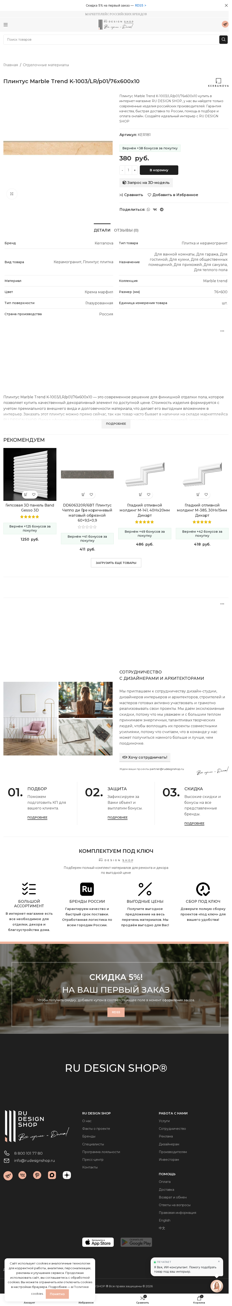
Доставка (166, 1190)
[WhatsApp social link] (148, 209)
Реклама (166, 1136)
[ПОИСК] (223, 39)
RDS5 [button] (139, 5)
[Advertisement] (116, 357)
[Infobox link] (225, 25)
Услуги (164, 1121)
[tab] (102, 229)
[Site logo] (116, 24)
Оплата (165, 1182)
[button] (26, 495)
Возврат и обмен (173, 1197)
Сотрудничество (172, 1129)
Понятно (57, 1294)
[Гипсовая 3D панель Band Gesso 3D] (29, 474)
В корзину (159, 170)
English (164, 1220)
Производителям (173, 1152)
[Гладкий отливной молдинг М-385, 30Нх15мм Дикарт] (202, 474)
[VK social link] (154, 209)
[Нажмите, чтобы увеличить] (12, 194)
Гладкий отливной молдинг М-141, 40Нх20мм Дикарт (145, 510)
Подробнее (37, 817)
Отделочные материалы (46, 65)
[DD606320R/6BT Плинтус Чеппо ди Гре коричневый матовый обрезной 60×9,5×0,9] (87, 474)
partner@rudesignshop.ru (167, 769)
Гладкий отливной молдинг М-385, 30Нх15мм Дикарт (202, 510)
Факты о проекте (96, 1129)
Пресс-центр (93, 1160)
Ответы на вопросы (175, 1205)
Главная (10, 65)
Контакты (90, 1167)
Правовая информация (177, 1213)
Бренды (88, 1136)
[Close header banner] (226, 5)
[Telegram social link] (162, 209)
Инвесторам (169, 1160)
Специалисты (93, 1144)
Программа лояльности (101, 1152)
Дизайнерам (169, 1144)
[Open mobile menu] (5, 24)
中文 (162, 1228)
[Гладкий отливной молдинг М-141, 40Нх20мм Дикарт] (144, 474)
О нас (87, 1121)
